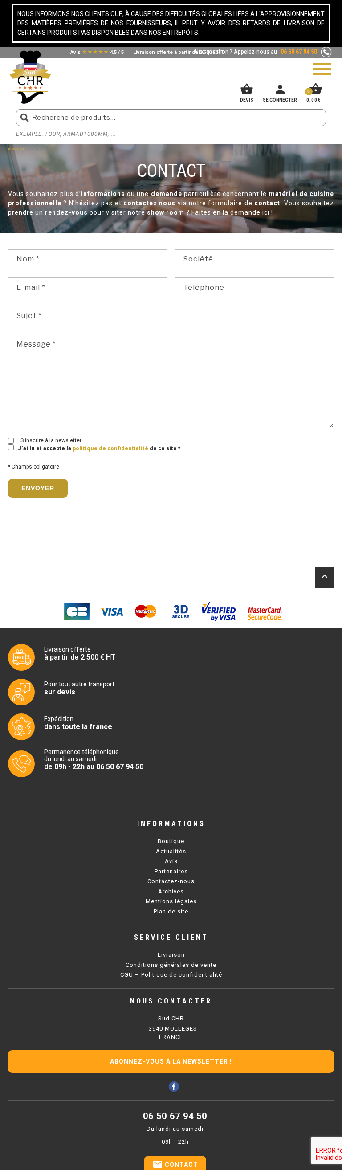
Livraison (171, 954)
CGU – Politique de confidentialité (171, 974)
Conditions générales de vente (171, 965)
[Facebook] (173, 1086)
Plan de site (171, 911)
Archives (171, 891)
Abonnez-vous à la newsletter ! (171, 1061)
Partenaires (171, 871)
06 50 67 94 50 (175, 1116)
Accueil (16, 149)
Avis (171, 861)
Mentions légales (171, 901)
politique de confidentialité (110, 448)
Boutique (171, 841)
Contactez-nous (171, 881)
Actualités (171, 851)
